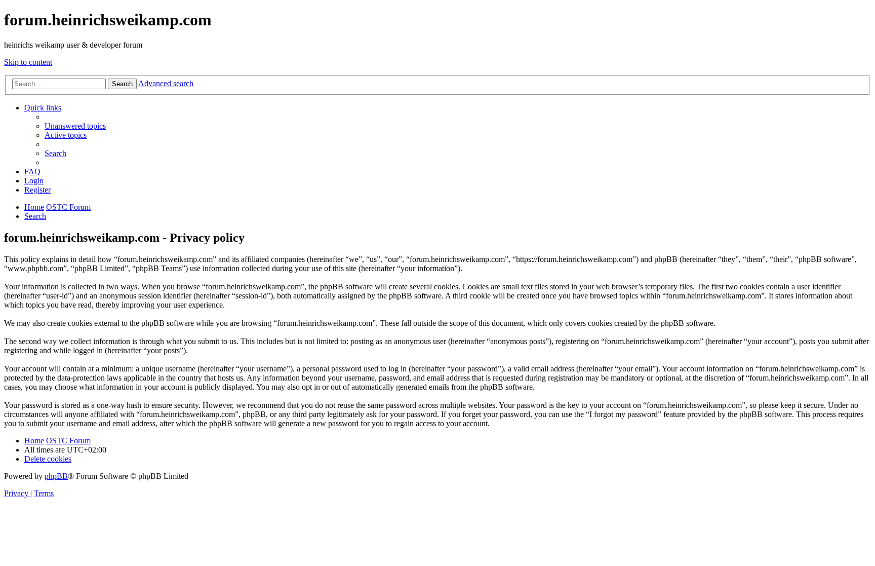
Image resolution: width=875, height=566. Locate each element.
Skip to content (28, 62)
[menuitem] (75, 126)
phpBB (56, 476)
